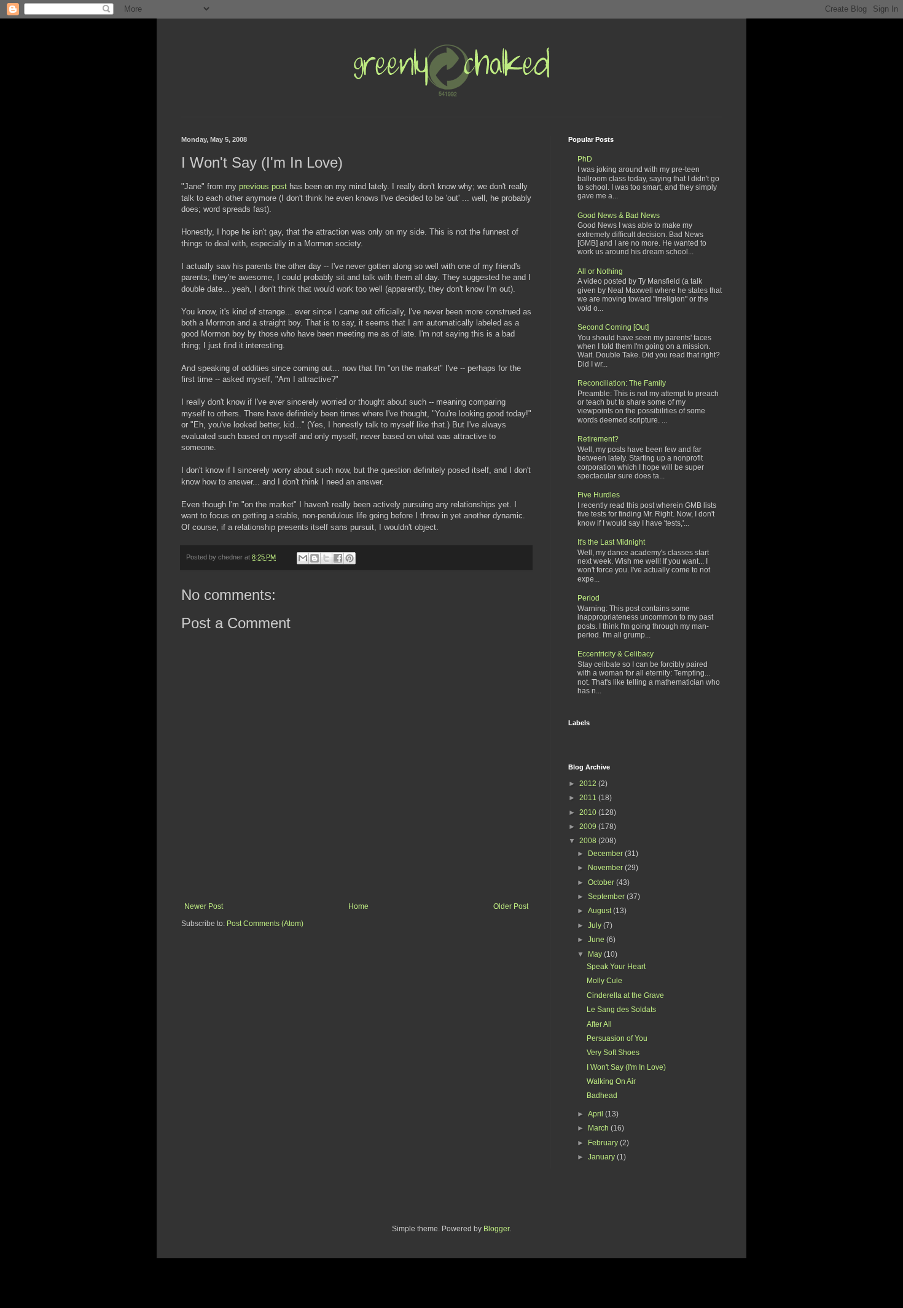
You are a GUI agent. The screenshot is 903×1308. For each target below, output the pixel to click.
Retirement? (598, 439)
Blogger (496, 1228)
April (596, 1114)
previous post (263, 186)
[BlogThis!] (314, 558)
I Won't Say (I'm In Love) (626, 1067)
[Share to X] (326, 558)
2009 (588, 826)
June (597, 939)
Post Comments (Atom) (265, 923)
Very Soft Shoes (613, 1052)
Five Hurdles (598, 495)
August (600, 910)
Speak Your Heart (616, 966)
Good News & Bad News (618, 215)
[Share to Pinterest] (349, 558)
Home (358, 906)
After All (599, 1024)
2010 (588, 812)
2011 (588, 797)
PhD (584, 159)
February (604, 1143)
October (602, 882)
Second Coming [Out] (613, 327)
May (596, 954)
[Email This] (303, 558)
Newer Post (203, 906)
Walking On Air (611, 1081)
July (595, 925)
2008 (588, 840)
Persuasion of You (617, 1038)
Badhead (602, 1095)
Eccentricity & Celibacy (615, 654)
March (599, 1128)
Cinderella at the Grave (625, 995)
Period (588, 598)
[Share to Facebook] (338, 558)
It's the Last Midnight (611, 542)
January (602, 1157)
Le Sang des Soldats (621, 1009)
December (606, 853)
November (606, 867)
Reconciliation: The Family (621, 383)
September (607, 896)
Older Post (510, 906)
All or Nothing (600, 271)
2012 (588, 783)
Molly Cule (604, 980)
